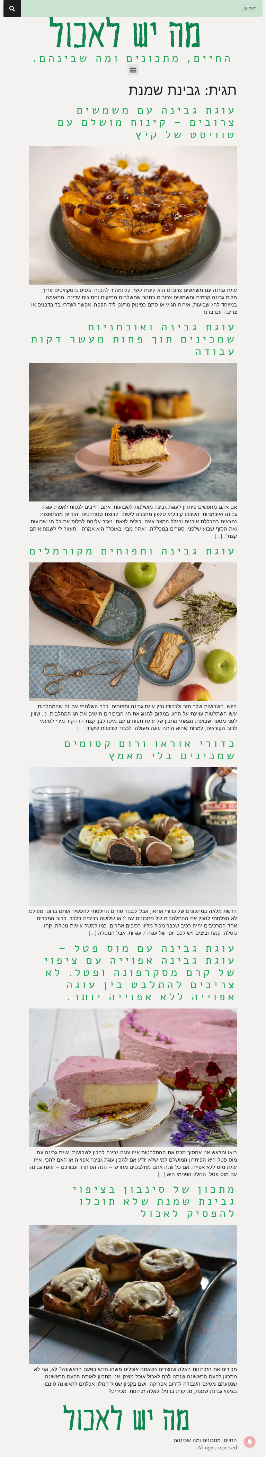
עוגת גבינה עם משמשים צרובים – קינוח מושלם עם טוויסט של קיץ (147, 122)
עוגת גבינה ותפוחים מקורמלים (133, 550)
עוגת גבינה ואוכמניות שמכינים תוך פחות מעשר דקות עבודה (134, 338)
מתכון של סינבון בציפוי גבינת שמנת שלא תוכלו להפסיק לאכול (155, 1201)
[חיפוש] (12, 8)
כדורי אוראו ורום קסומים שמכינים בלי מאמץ (150, 749)
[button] (133, 69)
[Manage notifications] (249, 1441)
